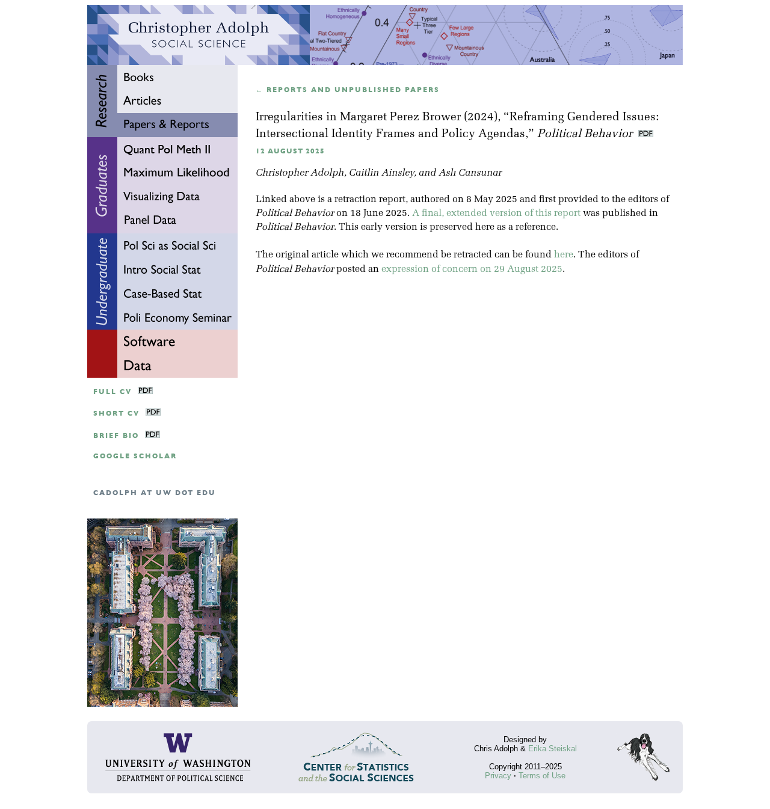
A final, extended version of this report (496, 213)
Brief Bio (116, 436)
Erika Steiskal (552, 748)
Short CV (116, 413)
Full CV (112, 392)
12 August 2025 (290, 151)
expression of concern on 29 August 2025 (471, 269)
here (563, 255)
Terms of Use (542, 775)
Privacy (498, 775)
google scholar (135, 456)
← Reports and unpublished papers (348, 90)
